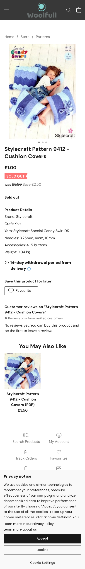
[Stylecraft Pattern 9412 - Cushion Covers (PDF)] (23, 371)
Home (9, 36)
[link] (42, 561)
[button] (42, 10)
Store (25, 36)
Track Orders (26, 458)
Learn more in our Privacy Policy (29, 524)
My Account (59, 441)
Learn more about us (20, 529)
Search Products (26, 441)
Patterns (43, 36)
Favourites (59, 458)
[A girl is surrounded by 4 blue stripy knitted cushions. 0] (42, 91)
